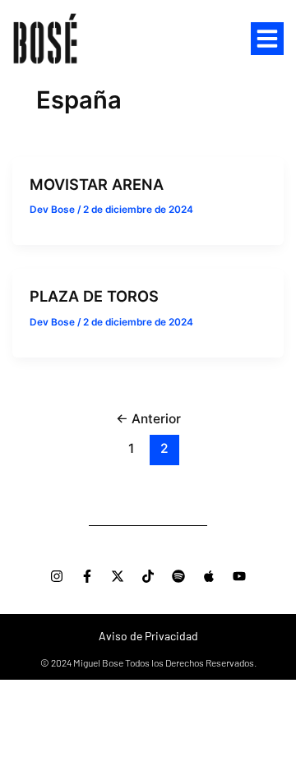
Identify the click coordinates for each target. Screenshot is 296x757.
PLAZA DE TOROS (94, 296)
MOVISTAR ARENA (97, 184)
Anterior (148, 419)
